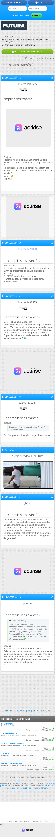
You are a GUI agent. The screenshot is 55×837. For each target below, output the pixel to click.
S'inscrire (41, 2)
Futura (9, 822)
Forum (10, 36)
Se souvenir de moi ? (22, 15)
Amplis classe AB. (9, 733)
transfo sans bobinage (11, 763)
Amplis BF (6, 753)
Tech (18, 783)
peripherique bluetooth (38, 710)
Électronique (7, 45)
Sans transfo (7, 724)
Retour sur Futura (14, 2)
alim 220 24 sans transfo (12, 743)
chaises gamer (40, 788)
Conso (26, 822)
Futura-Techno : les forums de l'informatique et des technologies (25, 40)
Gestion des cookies (40, 822)
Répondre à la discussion (27, 51)
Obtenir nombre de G (15, 710)
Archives (18, 822)
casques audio (26, 788)
